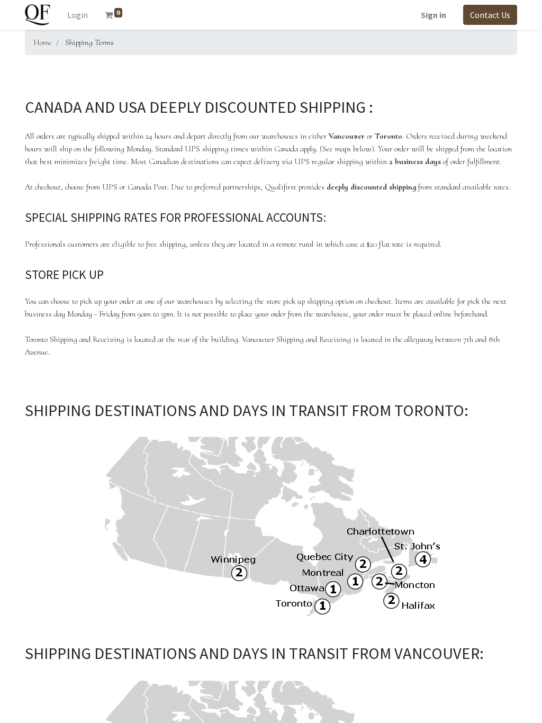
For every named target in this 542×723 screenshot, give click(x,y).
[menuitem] (77, 14)
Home (42, 42)
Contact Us (490, 15)
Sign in (433, 15)
